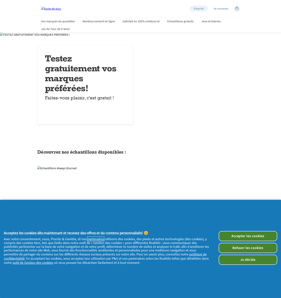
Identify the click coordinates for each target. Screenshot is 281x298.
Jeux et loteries (211, 21)
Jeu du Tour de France (55, 29)
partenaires (96, 239)
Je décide (248, 260)
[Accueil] (51, 8)
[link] (140, 194)
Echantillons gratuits (180, 21)
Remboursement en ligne (99, 21)
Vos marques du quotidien (58, 21)
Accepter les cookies (247, 236)
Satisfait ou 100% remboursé (141, 21)
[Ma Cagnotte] (237, 9)
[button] (199, 9)
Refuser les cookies (247, 248)
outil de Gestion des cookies (32, 263)
